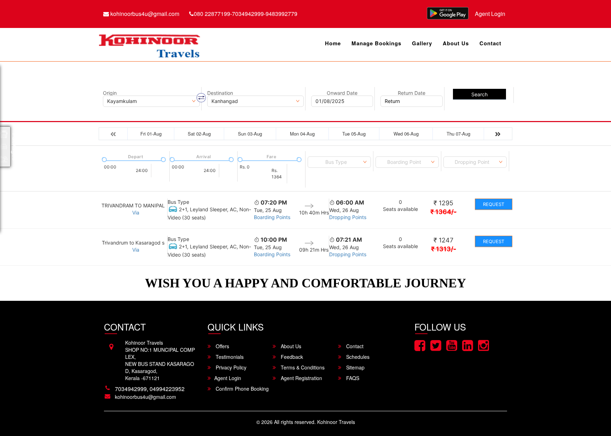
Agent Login (490, 14)
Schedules (357, 356)
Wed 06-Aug (406, 133)
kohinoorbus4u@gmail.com (144, 14)
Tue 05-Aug (354, 133)
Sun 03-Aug (250, 133)
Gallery (422, 43)
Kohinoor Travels (336, 421)
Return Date (411, 93)
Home (333, 43)
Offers (221, 346)
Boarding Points (272, 217)
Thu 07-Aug (458, 133)
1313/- (443, 249)
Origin (110, 93)
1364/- (443, 212)
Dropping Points (347, 217)
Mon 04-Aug (302, 133)
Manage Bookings (376, 43)
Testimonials (229, 356)
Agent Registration (300, 378)
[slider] (103, 159)
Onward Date (342, 93)
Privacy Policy (230, 367)
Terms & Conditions (302, 367)
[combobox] (339, 162)
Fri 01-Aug (151, 133)
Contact (490, 43)
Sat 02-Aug (199, 133)
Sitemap (355, 367)
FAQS (352, 378)
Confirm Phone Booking (241, 388)
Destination (220, 93)
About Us (456, 43)
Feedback (291, 356)
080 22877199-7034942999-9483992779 (245, 14)
